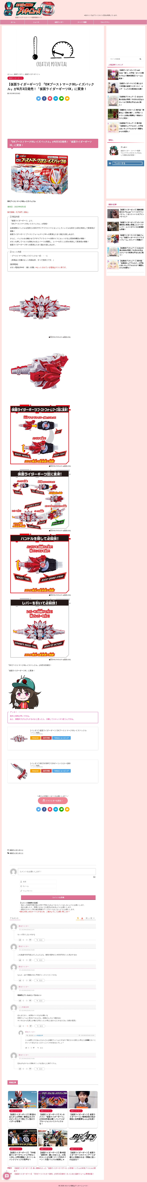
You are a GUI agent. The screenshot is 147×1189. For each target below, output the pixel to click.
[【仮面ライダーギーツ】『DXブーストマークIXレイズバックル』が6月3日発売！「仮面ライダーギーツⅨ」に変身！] (55, 98)
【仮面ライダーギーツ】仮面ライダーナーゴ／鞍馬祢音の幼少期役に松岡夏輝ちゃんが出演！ (82, 1116)
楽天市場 (46, 738)
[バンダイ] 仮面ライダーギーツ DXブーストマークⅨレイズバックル (58, 730)
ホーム (13, 22)
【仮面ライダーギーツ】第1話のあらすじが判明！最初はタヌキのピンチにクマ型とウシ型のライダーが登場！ (22, 1117)
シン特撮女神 (38, 1035)
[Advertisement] (101, 8)
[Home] (29, 13)
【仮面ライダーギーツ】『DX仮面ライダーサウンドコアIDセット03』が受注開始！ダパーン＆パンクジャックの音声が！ (22, 1156)
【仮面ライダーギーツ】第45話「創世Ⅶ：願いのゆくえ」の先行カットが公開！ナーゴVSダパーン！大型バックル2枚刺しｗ (52, 1156)
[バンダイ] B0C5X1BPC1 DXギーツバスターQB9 (50, 763)
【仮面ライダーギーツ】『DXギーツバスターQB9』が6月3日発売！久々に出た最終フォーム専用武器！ (54, 1174)
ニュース (36, 22)
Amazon (35, 738)
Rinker (38, 732)
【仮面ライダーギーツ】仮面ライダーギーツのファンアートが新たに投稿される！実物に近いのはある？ (82, 1156)
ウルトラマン (105, 22)
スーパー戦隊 (82, 22)
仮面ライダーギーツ (16, 850)
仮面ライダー (59, 22)
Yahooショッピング (61, 738)
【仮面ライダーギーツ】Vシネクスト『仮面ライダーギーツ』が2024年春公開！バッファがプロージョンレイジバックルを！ (52, 1119)
